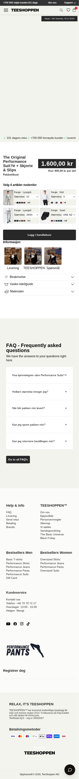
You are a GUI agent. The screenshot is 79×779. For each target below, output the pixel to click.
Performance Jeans (18, 566)
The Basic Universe (52, 534)
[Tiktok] (28, 624)
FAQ (9, 512)
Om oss (52, 3)
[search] (61, 10)
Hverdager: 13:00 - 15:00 (21, 606)
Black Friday (47, 538)
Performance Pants (18, 570)
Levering (11, 515)
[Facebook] (15, 624)
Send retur (12, 519)
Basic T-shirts (14, 559)
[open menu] (6, 10)
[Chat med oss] (69, 769)
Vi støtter (45, 527)
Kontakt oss (13, 599)
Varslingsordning (50, 530)
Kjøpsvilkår (46, 515)
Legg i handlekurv (39, 234)
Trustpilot (39, 747)
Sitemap (45, 523)
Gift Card (11, 577)
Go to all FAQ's (18, 459)
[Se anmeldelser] (39, 149)
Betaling (11, 523)
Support (68, 3)
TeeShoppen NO (50, 774)
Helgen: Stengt (15, 610)
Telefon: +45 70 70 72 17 (21, 603)
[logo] (25, 10)
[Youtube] (8, 624)
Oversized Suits (49, 570)
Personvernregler (50, 519)
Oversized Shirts (50, 559)
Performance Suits (17, 574)
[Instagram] (21, 624)
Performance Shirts (18, 563)
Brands (10, 527)
